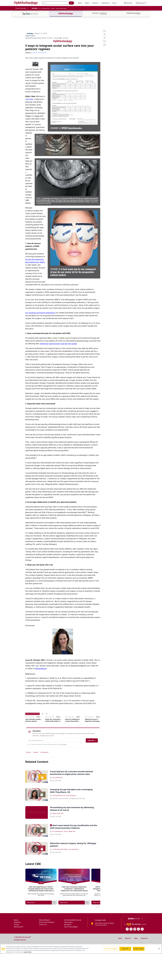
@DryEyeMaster (41, 668)
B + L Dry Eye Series (44, 8)
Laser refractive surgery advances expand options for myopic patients (33, 720)
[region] (81, 949)
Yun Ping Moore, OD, (58, 795)
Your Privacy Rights (71, 927)
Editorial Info (18, 927)
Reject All (125, 949)
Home (120, 938)
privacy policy (63, 744)
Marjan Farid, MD (57, 813)
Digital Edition (30, 36)
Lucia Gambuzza (57, 777)
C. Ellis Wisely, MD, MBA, (60, 849)
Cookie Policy (27, 952)
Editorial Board (44, 920)
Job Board (67, 924)
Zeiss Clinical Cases (61, 8)
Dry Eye (28, 752)
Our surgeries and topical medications (40, 313)
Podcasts (95, 3)
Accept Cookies (138, 949)
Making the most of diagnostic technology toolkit (92, 720)
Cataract (35, 752)
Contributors (44, 752)
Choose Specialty (20, 8)
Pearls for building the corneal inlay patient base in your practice (72, 720)
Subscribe (91, 740)
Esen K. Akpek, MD (69, 831)
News (136, 938)
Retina (52, 8)
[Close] (159, 949)
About (16, 920)
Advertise (17, 922)
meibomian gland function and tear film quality (58, 343)
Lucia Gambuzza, (57, 831)
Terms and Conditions (47, 922)
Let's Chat (29, 99)
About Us (128, 938)
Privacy (16, 924)
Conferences (105, 3)
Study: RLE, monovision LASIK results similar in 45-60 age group (52, 720)
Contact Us (43, 924)
